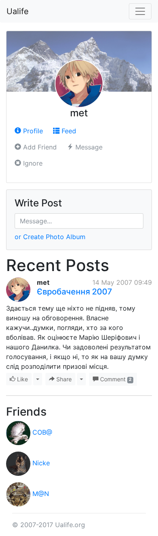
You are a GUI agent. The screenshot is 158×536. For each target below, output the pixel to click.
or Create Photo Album (50, 237)
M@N (40, 494)
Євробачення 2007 (74, 291)
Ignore (32, 163)
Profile (32, 131)
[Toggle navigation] (140, 11)
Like (21, 379)
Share (63, 379)
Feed (68, 131)
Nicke (41, 463)
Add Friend (39, 147)
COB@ (42, 433)
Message (87, 147)
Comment (115, 379)
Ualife (17, 11)
